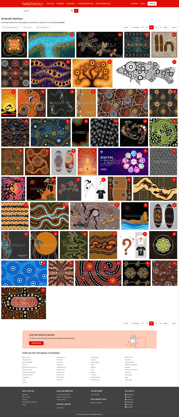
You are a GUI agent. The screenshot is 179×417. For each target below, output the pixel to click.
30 (142, 27)
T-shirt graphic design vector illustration (93, 180)
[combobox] (10, 27)
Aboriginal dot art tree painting (84, 61)
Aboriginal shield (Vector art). (62, 150)
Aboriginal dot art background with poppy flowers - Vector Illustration (162, 121)
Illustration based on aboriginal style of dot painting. (37, 151)
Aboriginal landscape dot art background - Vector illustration (119, 91)
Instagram (130, 402)
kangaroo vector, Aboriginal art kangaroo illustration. (131, 121)
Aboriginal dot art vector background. (45, 61)
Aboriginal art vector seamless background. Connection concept (162, 92)
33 (156, 27)
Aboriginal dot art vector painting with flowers (10, 151)
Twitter (129, 397)
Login (142, 4)
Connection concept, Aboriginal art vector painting (60, 263)
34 (160, 27)
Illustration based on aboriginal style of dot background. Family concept (103, 234)
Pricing (134, 4)
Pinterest (129, 399)
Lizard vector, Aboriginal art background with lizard (152, 179)
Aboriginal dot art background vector (12, 35)
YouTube (129, 404)
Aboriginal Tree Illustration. (67, 179)
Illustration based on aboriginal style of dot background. (47, 121)
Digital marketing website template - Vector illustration (118, 150)
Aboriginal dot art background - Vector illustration (93, 262)
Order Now (36, 343)
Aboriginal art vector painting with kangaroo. (7, 93)
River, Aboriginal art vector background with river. (46, 34)
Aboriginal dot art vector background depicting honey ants (74, 234)
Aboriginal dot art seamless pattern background (19, 262)
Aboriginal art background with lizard (61, 91)
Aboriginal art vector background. (103, 120)
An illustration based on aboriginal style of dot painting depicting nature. (134, 206)
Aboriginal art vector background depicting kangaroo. (10, 181)
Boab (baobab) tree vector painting (39, 179)
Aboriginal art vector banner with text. (84, 92)
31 (147, 27)
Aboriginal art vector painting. (162, 34)
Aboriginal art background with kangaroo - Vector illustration (29, 92)
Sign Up (152, 4)
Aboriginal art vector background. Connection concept (137, 35)
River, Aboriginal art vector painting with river (47, 204)
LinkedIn (129, 407)
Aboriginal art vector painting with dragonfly (92, 34)
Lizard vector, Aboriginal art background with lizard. (89, 204)
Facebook (130, 394)
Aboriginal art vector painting (12, 289)
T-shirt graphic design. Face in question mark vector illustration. (131, 234)
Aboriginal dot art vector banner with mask (15, 234)
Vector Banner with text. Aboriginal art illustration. (79, 122)
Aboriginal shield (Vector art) (161, 204)
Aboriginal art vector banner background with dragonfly (41, 234)
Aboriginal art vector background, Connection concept (14, 62)
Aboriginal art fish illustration (125, 61)
